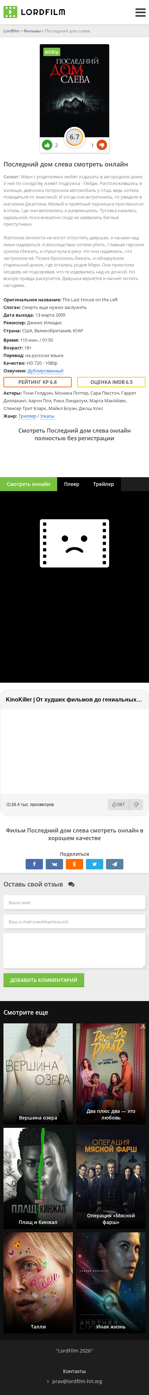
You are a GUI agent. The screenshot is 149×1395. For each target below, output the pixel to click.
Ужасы (47, 416)
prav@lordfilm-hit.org (77, 1381)
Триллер (27, 416)
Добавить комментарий (43, 980)
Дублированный (45, 370)
